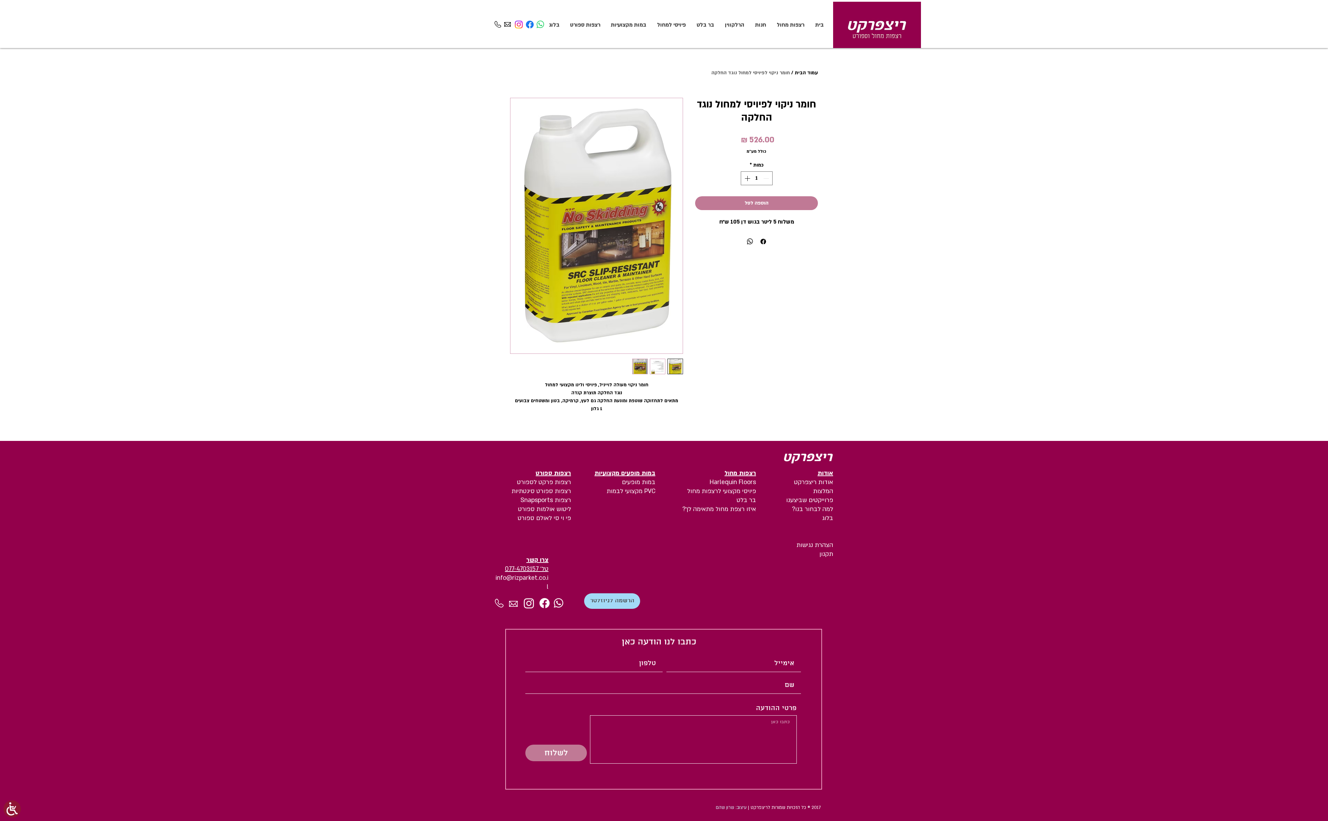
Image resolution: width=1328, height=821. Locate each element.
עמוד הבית (806, 72)
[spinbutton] (756, 178)
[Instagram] (519, 24)
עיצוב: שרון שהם (732, 807)
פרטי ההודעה (776, 708)
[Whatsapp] (540, 24)
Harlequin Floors (733, 482)
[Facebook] (530, 24)
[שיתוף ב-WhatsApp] (750, 241)
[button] (612, 601)
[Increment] (746, 178)
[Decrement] (767, 178)
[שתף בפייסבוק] (763, 241)
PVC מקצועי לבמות (631, 491)
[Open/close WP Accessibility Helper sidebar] (12, 809)
